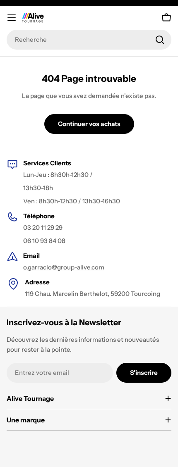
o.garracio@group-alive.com (63, 267)
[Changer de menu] (12, 18)
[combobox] (89, 40)
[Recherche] (160, 40)
